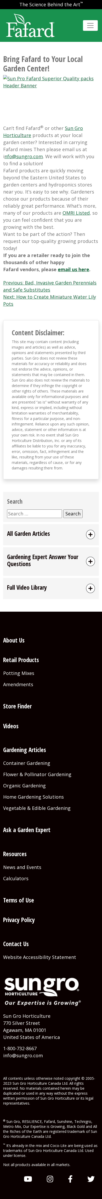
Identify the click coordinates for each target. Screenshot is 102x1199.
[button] (51, 534)
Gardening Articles (24, 750)
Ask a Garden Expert (26, 830)
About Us (14, 640)
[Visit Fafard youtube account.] (28, 1178)
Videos (11, 726)
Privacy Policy (19, 920)
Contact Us (16, 944)
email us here (73, 269)
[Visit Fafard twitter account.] (91, 1178)
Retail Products (21, 660)
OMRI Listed (76, 213)
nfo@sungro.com (23, 156)
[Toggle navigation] (90, 25)
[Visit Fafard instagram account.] (50, 1178)
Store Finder (17, 706)
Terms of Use (18, 900)
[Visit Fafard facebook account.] (70, 1178)
